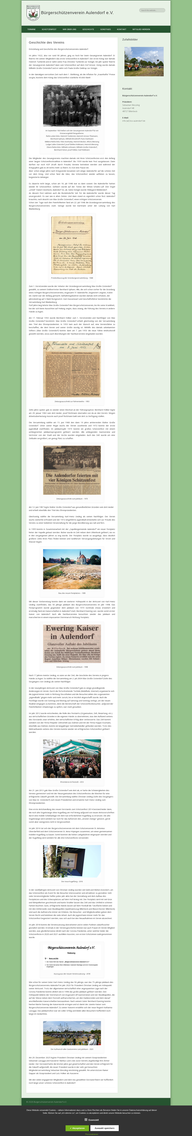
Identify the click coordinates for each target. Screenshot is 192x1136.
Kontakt (121, 29)
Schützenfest (49, 29)
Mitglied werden (141, 29)
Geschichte (88, 29)
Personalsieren (91, 1134)
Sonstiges (105, 29)
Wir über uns (69, 29)
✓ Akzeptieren (77, 1128)
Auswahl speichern (104, 1128)
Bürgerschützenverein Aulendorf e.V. (77, 12)
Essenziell (94, 1120)
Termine (31, 29)
